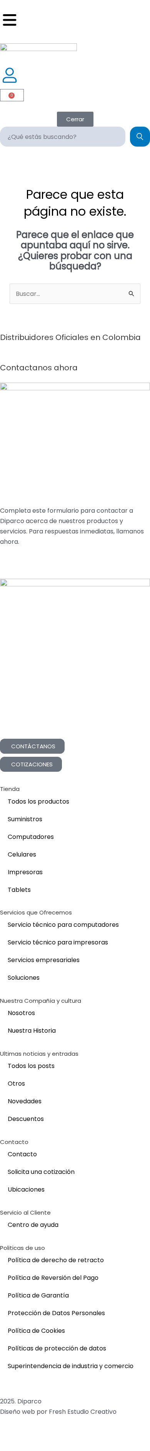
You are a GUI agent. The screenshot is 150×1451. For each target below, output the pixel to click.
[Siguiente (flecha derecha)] (29, 1446)
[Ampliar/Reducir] (9, 1434)
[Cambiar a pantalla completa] (29, 1434)
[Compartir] (49, 1434)
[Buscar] (140, 137)
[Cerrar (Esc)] (69, 1434)
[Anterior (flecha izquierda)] (9, 1446)
